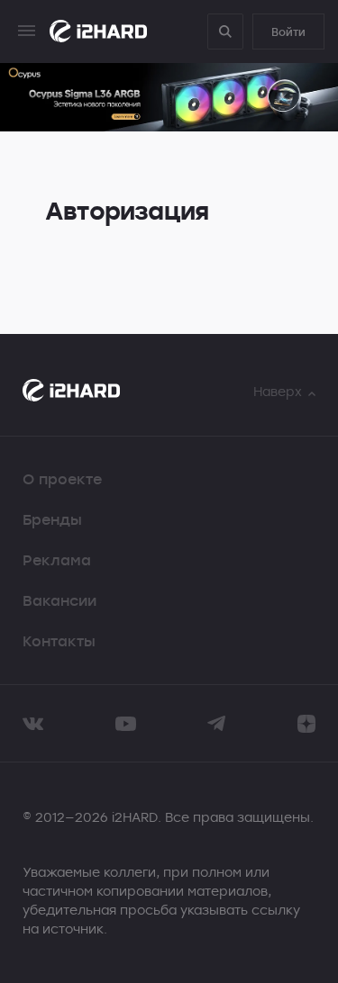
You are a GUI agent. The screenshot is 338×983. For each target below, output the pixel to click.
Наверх (277, 391)
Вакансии (59, 600)
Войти (288, 31)
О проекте (62, 479)
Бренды (52, 519)
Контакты (59, 641)
